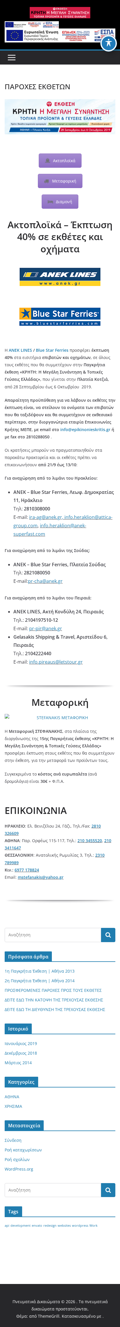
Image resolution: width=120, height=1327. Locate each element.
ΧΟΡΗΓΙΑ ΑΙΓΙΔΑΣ (86, 1243)
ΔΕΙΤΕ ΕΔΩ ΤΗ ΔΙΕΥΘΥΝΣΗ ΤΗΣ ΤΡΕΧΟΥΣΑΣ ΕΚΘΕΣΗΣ (55, 1009)
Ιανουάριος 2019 (21, 1043)
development (20, 1226)
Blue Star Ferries (52, 350)
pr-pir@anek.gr (45, 628)
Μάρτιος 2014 (18, 1062)
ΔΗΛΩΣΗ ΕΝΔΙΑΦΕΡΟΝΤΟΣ (36, 1243)
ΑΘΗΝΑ (12, 1096)
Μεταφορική (64, 181)
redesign (50, 1226)
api (7, 1226)
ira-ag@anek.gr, (46, 517)
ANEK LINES (20, 350)
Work (93, 1226)
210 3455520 (89, 840)
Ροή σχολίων (17, 1159)
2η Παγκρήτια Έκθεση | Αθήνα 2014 (40, 980)
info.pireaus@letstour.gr (56, 662)
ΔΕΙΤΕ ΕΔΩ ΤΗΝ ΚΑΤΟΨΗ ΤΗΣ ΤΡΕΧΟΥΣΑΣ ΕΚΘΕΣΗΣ (54, 1000)
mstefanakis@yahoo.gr (40, 877)
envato (37, 1226)
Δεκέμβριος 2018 (21, 1053)
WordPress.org (19, 1169)
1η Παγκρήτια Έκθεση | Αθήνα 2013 (40, 971)
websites (64, 1226)
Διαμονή (64, 201)
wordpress (80, 1226)
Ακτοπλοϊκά (64, 160)
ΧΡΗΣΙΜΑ (13, 1106)
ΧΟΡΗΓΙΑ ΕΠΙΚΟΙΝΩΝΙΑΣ (34, 1252)
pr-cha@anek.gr (45, 581)
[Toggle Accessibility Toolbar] (108, 43)
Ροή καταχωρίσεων (23, 1150)
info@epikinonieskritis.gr (85, 429)
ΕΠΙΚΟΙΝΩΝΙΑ (77, 1252)
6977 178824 (27, 870)
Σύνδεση (13, 1140)
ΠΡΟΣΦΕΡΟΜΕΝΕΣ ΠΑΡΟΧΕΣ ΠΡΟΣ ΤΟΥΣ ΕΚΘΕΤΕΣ (53, 990)
